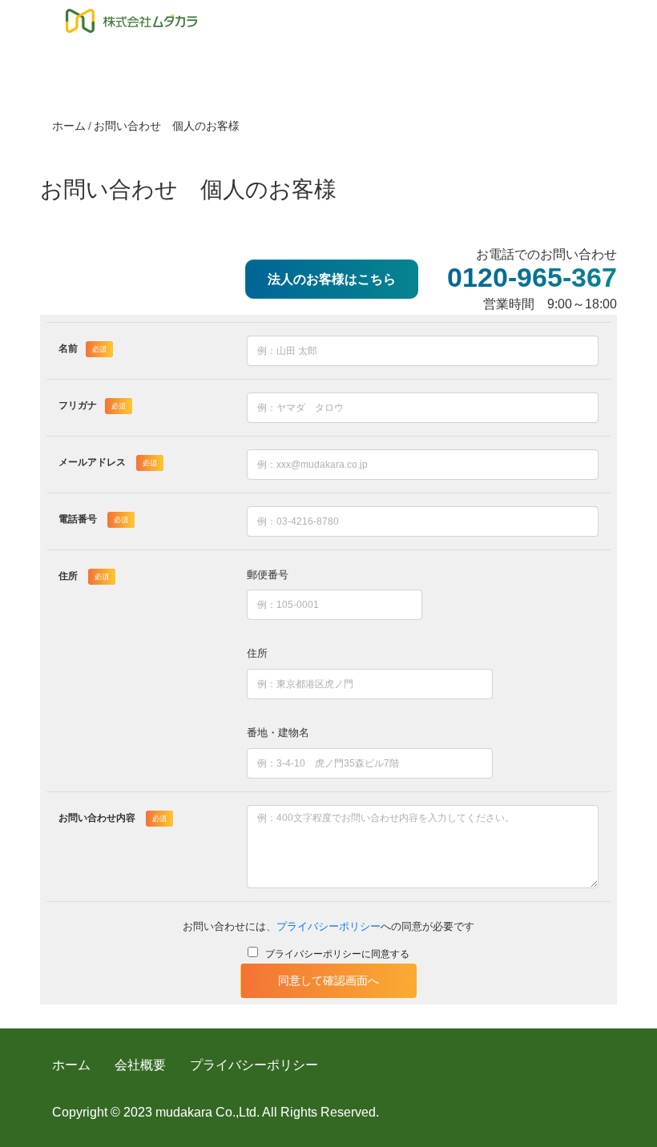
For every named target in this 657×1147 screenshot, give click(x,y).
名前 (82, 348)
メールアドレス (107, 462)
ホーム (69, 125)
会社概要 (140, 1065)
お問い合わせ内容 (112, 817)
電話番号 (93, 519)
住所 (83, 576)
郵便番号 (267, 575)
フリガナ (92, 405)
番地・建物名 (278, 732)
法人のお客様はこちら (332, 279)
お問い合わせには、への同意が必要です (328, 926)
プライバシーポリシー (328, 926)
